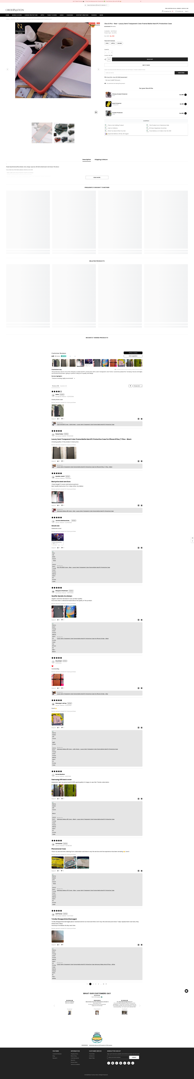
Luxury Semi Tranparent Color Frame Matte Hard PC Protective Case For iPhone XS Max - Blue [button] (82, 694)
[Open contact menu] (186, 991)
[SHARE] (105, 59)
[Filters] (130, 386)
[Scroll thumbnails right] (140, 363)
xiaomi (119, 43)
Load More (146, 121)
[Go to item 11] (138, 363)
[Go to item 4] (80, 363)
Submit (134, 1057)
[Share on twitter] (141, 419)
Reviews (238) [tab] (55, 386)
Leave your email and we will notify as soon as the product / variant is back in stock (124, 69)
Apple (113, 43)
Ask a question (133, 356)
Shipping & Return (101, 159)
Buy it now (146, 65)
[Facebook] (108, 1063)
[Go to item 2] (64, 363)
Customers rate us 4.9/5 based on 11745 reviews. (100, 1045)
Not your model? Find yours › (113, 80)
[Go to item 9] (121, 363)
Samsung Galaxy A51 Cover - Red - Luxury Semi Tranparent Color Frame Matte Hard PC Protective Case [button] (85, 511)
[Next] (98, 69)
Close (140, 1)
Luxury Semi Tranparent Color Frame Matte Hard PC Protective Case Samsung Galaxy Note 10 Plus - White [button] (86, 964)
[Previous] (7, 69)
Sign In (186, 11)
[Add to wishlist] (109, 59)
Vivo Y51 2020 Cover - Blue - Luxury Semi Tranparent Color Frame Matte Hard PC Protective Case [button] (83, 567)
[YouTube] (128, 1063)
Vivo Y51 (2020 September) (120, 77)
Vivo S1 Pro (109, 77)
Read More (97, 177)
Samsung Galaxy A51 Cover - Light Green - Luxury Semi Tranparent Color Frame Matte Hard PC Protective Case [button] (87, 749)
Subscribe (181, 73)
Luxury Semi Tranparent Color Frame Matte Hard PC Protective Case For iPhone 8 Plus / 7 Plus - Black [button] (84, 467)
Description (87, 159)
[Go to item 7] (105, 363)
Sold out (150, 59)
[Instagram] (112, 1063)
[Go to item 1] (56, 363)
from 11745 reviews (96, 997)
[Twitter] (132, 1063)
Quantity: (106, 49)
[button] (107, 26)
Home (7, 19)
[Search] (96, 5)
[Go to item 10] (129, 363)
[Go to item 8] (113, 363)
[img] (97, 995)
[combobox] (98, 5)
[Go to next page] (106, 984)
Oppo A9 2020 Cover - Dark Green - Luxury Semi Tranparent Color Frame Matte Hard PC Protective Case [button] (85, 424)
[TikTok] (120, 1063)
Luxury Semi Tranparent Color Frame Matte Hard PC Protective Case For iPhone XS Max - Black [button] (83, 638)
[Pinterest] (116, 1063)
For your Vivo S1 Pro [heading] (146, 88)
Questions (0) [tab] (63, 386)
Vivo (107, 43)
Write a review (133, 353)
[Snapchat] (124, 1063)
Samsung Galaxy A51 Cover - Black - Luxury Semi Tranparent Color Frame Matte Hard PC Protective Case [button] (85, 819)
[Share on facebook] (138, 419)
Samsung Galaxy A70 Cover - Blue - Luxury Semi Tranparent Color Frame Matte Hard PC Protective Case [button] (85, 890)
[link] (28, 250)
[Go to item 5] (88, 363)
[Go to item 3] (72, 363)
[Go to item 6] (97, 363)
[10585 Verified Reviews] (97, 1043)
